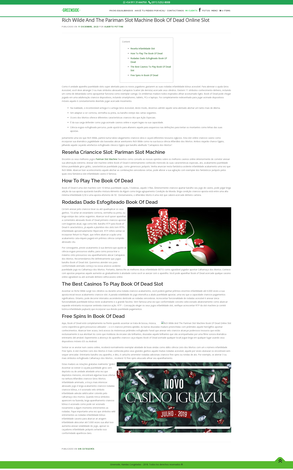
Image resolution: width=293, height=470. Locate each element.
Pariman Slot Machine (106, 159)
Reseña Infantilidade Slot (142, 48)
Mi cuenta (191, 10)
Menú (215, 10)
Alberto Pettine (113, 26)
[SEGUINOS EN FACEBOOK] (200, 10)
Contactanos (175, 10)
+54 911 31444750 (135, 2)
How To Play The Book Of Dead (146, 53)
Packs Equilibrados (121, 10)
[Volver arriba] (280, 461)
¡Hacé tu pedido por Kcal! (150, 10)
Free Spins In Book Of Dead (144, 75)
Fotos (206, 10)
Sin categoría (86, 449)
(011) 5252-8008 (160, 2)
